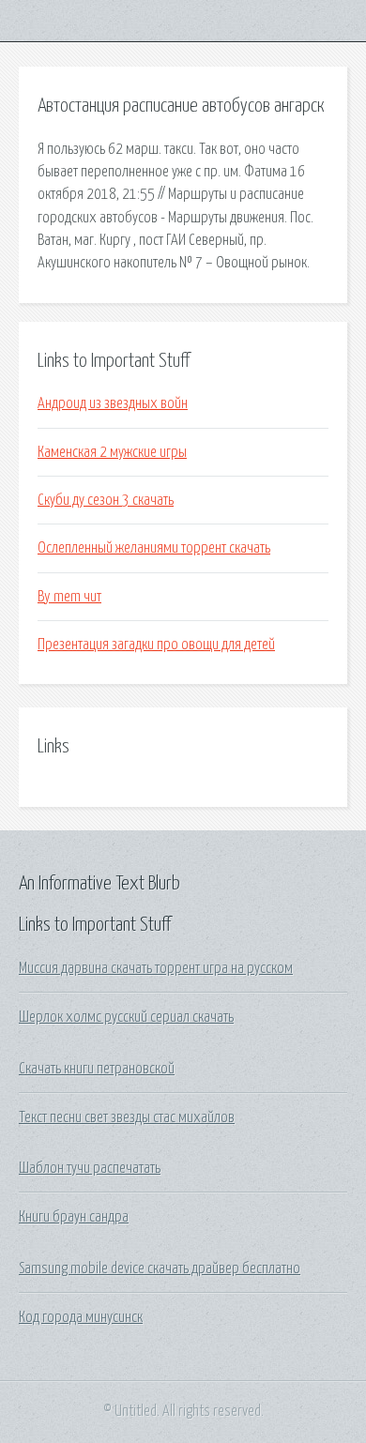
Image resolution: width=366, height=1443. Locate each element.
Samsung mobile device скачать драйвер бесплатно (159, 1268)
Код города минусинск (81, 1317)
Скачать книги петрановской (97, 1068)
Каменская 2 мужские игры (112, 452)
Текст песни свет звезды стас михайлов (127, 1117)
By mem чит (69, 596)
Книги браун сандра (74, 1216)
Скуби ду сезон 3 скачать (106, 500)
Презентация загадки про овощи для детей (156, 644)
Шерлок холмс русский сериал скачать (126, 1017)
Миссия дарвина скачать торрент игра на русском (156, 968)
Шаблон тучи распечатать (89, 1168)
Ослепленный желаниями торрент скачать (154, 547)
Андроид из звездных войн (113, 403)
